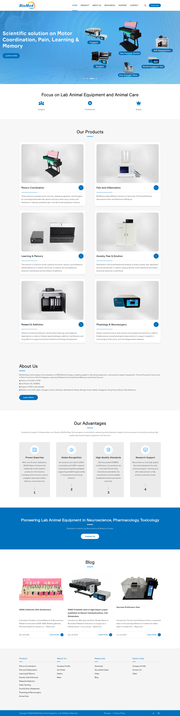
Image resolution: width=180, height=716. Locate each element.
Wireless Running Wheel (37, 169)
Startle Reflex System (111, 224)
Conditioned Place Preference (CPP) (42, 289)
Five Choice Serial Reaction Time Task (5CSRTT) (47, 227)
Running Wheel (34, 165)
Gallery (60, 674)
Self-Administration (35, 292)
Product (85, 5)
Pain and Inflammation (28, 670)
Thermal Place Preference (113, 155)
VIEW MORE (56, 635)
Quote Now (155, 5)
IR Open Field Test (110, 237)
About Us (96, 5)
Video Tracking (25, 685)
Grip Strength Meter (36, 162)
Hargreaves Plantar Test (112, 165)
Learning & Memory (27, 674)
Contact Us (90, 536)
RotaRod (31, 159)
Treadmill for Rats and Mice (38, 155)
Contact (134, 5)
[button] (84, 78)
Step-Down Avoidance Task (38, 234)
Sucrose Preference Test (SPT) (115, 227)
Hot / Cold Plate (109, 152)
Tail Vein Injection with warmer (115, 296)
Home (74, 5)
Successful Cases (102, 670)
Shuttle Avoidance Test (37, 224)
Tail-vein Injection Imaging (113, 299)
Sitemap (107, 713)
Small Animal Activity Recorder (115, 289)
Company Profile (63, 666)
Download (99, 666)
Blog (96, 677)
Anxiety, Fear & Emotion (28, 677)
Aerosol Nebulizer (110, 292)
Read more (50, 627)
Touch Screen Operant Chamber (40, 230)
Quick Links (138, 658)
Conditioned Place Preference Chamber (43, 296)
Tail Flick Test (108, 162)
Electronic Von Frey (110, 159)
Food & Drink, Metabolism (29, 689)
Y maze (30, 240)
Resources (109, 5)
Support (123, 5)
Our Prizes (61, 670)
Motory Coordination (27, 666)
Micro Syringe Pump (111, 302)
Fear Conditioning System (113, 220)
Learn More (28, 397)
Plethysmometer (109, 169)
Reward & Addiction (27, 681)
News (59, 677)
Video (97, 674)
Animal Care (24, 696)
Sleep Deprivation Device (113, 230)
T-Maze (30, 237)
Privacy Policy (119, 713)
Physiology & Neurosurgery (30, 692)
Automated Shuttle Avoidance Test (42, 220)
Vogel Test (107, 234)
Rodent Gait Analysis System (39, 152)
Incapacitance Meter (111, 172)
